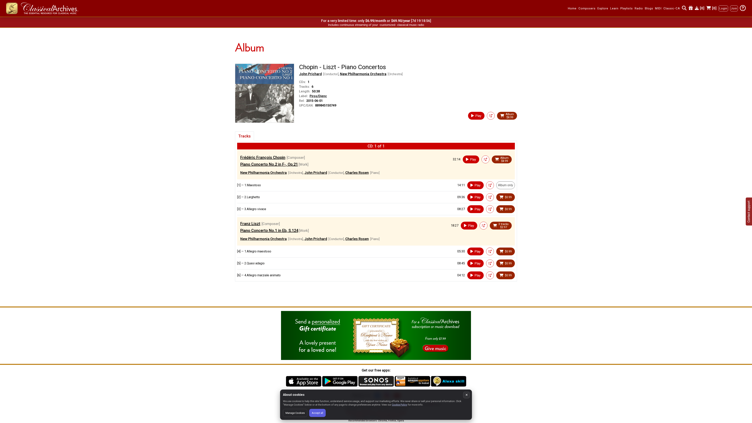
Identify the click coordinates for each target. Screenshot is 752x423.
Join (734, 8)
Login (723, 8)
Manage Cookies (295, 412)
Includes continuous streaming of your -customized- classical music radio (376, 25)
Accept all (317, 412)
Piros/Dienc (318, 96)
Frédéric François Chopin (262, 157)
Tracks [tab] (244, 136)
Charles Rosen (357, 173)
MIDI (658, 8)
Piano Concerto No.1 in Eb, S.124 (269, 230)
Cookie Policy (399, 404)
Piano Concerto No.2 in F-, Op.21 (269, 164)
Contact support (749, 211)
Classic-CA (671, 8)
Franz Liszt (250, 223)
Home (572, 8)
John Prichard (310, 74)
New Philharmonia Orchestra (363, 74)
